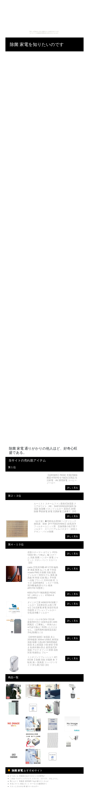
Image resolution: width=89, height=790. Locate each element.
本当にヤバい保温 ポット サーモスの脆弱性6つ (28, 784)
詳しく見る (72, 487)
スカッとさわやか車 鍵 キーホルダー (24, 786)
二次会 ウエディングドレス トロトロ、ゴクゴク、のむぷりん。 (34, 778)
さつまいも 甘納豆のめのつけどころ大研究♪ (27, 776)
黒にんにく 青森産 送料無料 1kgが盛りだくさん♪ (29, 781)
